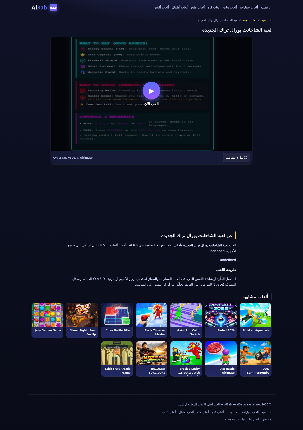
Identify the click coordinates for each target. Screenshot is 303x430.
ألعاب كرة (214, 7)
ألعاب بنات (230, 7)
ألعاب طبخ (198, 7)
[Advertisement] (151, 197)
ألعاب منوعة (250, 20)
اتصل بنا (254, 419)
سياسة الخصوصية (235, 419)
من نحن (266, 419)
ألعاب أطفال (180, 7)
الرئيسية (266, 7)
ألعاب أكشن (161, 7)
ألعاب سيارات (249, 7)
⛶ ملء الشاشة (236, 157)
